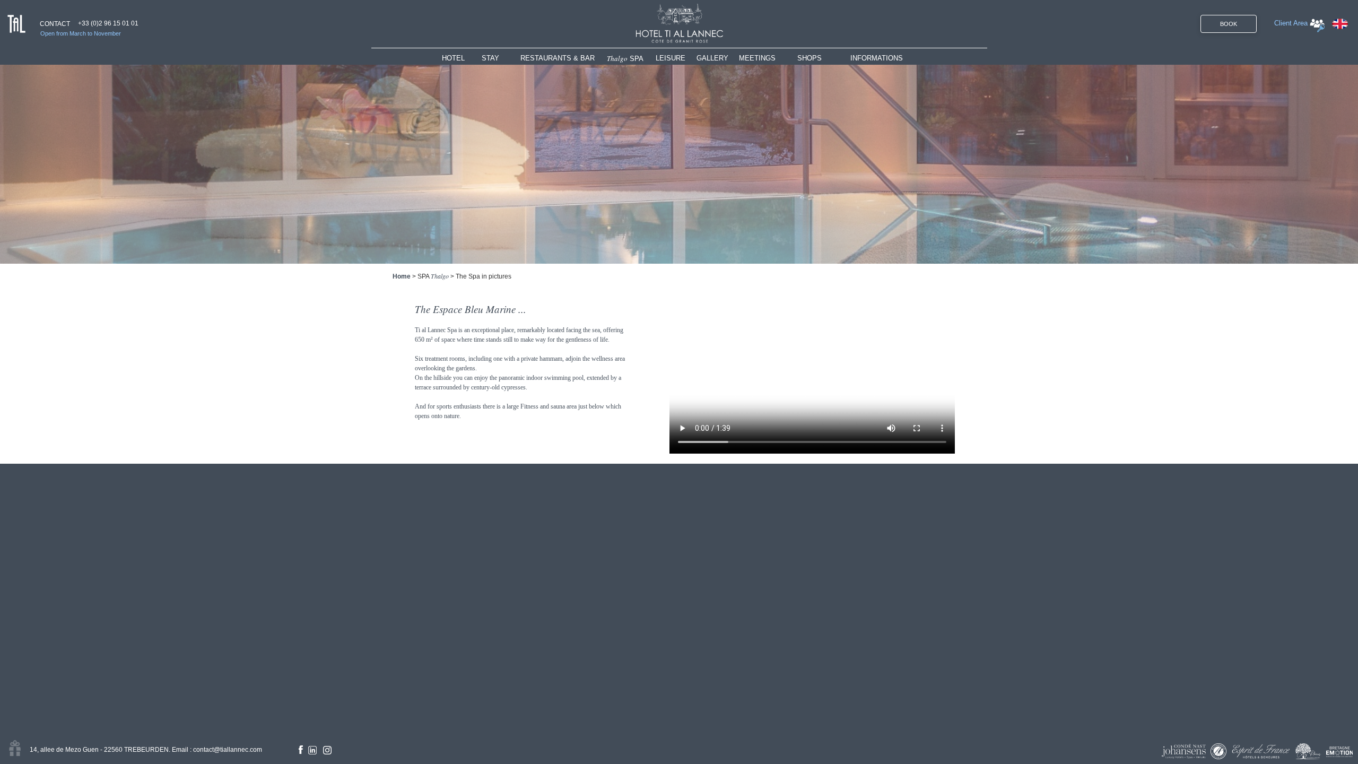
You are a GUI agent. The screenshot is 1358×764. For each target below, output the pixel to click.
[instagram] (327, 750)
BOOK (1228, 24)
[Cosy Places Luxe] (1308, 751)
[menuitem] (462, 58)
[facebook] (301, 749)
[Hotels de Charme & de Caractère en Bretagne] (1339, 751)
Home (402, 276)
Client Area (1291, 23)
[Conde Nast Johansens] (1184, 751)
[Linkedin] (312, 750)
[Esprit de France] (1261, 751)
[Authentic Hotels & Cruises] (1218, 751)
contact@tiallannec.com (227, 749)
